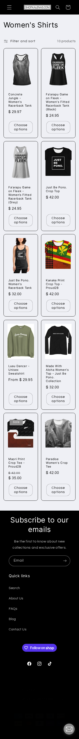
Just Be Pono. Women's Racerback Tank (20, 284)
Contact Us (17, 629)
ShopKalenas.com (31, 731)
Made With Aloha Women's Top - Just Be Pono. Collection (57, 373)
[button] (9, 7)
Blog (12, 619)
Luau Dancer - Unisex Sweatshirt (19, 369)
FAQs (13, 608)
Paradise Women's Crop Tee (57, 462)
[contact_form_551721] (69, 729)
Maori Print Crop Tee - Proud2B (16, 462)
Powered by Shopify (57, 731)
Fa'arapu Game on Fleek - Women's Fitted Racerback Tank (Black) (57, 102)
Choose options (20, 127)
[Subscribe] (65, 560)
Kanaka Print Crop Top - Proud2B (55, 284)
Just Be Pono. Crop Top (56, 189)
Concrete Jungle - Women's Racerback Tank (20, 100)
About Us (16, 598)
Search (14, 588)
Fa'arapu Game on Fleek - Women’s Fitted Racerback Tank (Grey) (20, 195)
